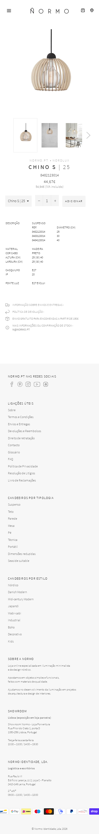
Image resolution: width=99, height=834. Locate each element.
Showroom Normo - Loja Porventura (29, 724)
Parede (12, 518)
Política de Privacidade (23, 466)
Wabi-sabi (14, 613)
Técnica (12, 540)
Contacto (14, 445)
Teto (10, 512)
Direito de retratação (21, 438)
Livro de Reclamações (22, 480)
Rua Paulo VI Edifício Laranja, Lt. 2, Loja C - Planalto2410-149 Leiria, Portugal (29, 780)
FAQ (10, 459)
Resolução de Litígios (21, 473)
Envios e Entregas (19, 424)
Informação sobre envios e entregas (37, 305)
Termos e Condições (21, 417)
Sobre (12, 410)
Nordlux (61, 160)
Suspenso (14, 504)
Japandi (13, 606)
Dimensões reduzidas (22, 554)
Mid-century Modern (21, 599)
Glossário (14, 452)
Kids (11, 641)
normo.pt (39, 160)
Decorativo (15, 634)
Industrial (14, 620)
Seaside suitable (18, 561)
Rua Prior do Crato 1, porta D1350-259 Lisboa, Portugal (24, 730)
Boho (11, 627)
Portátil (13, 547)
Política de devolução (27, 312)
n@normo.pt (21, 329)
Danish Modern (17, 592)
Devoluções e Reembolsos (24, 431)
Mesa (11, 526)
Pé (9, 533)
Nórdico (13, 585)
